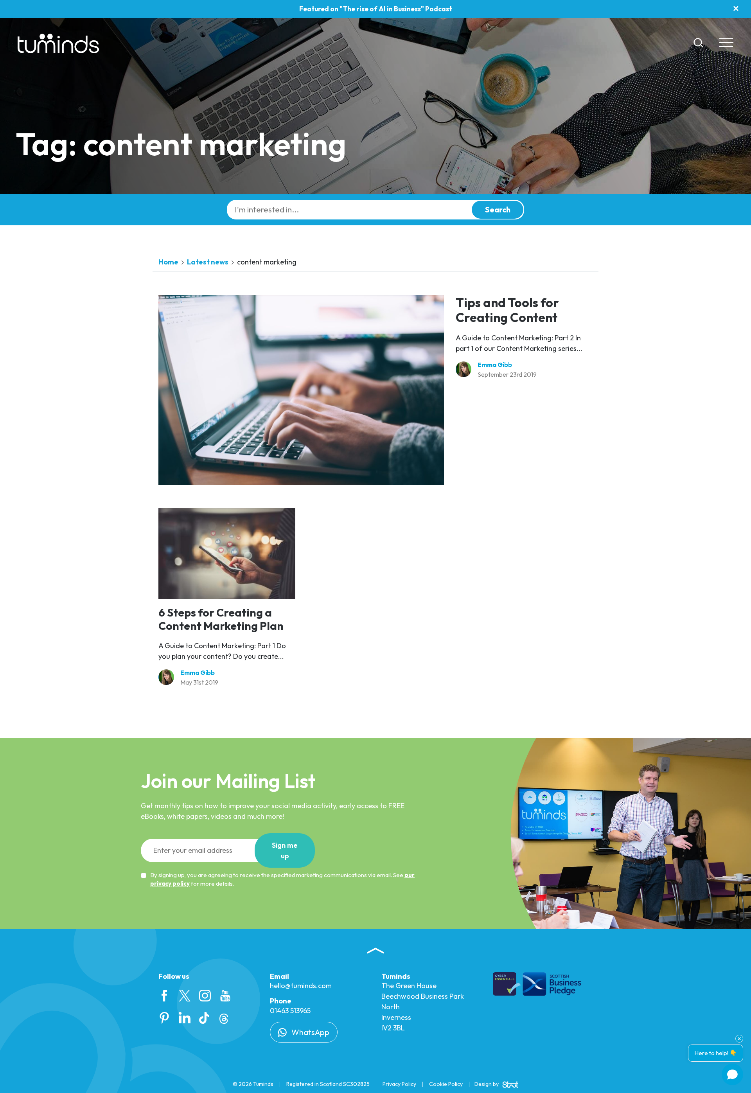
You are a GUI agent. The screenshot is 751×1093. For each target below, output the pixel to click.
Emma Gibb (495, 365)
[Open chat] (732, 1074)
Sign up (285, 850)
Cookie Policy (446, 1084)
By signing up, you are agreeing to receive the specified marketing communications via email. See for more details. (282, 879)
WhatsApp (309, 1032)
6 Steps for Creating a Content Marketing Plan (221, 619)
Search (497, 209)
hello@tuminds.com (301, 985)
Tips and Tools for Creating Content (507, 310)
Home (168, 261)
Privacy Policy (399, 1084)
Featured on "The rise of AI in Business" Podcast (375, 9)
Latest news (207, 261)
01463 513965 (290, 1010)
